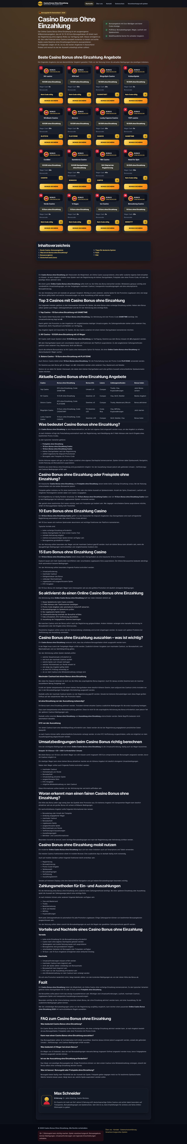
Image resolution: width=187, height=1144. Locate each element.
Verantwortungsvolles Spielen (116, 1132)
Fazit (97, 253)
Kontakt (109, 4)
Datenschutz (119, 4)
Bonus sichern (51, 101)
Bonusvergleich (46, 255)
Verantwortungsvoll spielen (138, 4)
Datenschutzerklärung (128, 1130)
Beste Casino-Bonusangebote (51, 250)
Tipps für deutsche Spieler (105, 250)
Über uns (99, 4)
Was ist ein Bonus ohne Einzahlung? (54, 253)
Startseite (89, 4)
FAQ (96, 255)
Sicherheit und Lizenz (48, 257)
